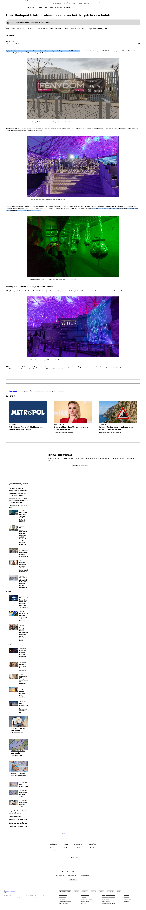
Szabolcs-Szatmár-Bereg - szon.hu (108, 903)
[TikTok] (73, 862)
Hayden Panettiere (59, 424)
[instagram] (115, 3)
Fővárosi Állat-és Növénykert (18, 46)
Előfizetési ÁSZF (72, 875)
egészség (22, 674)
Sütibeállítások (73, 879)
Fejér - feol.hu (83, 897)
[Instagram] (77, 862)
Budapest (22, 510)
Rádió (118, 891)
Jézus (21, 560)
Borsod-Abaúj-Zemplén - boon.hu (65, 901)
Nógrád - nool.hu (105, 899)
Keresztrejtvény (18, 728)
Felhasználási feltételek (77, 871)
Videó (54, 850)
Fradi (80, 3)
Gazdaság (84, 891)
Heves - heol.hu (83, 903)
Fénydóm (43, 46)
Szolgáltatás (110, 891)
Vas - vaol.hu (126, 897)
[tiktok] (114, 3)
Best (66, 847)
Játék (86, 3)
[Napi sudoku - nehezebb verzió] (18, 735)
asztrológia (23, 648)
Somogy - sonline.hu (106, 901)
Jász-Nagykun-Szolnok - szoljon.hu (108, 895)
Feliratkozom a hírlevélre (80, 466)
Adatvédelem (90, 871)
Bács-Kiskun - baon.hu (63, 895)
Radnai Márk (12, 424)
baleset (22, 611)
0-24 (74, 3)
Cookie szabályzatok (85, 875)
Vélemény (53, 847)
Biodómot (43, 53)
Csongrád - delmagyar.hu (63, 903)
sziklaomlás (102, 424)
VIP (45, 7)
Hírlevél (67, 7)
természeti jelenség (57, 46)
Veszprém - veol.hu (127, 899)
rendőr (22, 596)
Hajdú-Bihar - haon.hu (85, 901)
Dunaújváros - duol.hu (85, 895)
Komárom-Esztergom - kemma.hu (108, 897)
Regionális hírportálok (65, 891)
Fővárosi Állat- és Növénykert (114, 206)
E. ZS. (12, 41)
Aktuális (30, 7)
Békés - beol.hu (62, 899)
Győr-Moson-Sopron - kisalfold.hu (87, 899)
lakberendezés (24, 662)
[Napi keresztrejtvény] (18, 778)
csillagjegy (23, 687)
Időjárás (67, 3)
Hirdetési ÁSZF (60, 875)
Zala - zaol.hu (126, 901)
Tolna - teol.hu (126, 895)
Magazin (93, 891)
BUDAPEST (58, 7)
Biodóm (35, 46)
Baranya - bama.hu (62, 897)
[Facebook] (69, 862)
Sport (51, 7)
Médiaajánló (65, 871)
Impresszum (56, 871)
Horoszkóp (57, 3)
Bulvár (101, 891)
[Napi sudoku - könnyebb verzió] (18, 757)
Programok (78, 844)
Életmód (39, 7)
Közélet (76, 891)
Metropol (47, 391)
